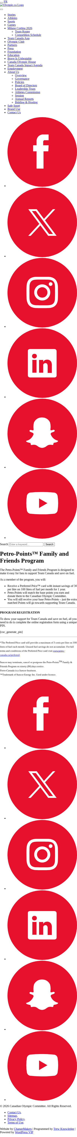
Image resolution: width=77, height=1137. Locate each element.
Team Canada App (18, 38)
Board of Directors (26, 85)
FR (5, 1)
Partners (12, 45)
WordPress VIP (24, 1132)
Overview (21, 75)
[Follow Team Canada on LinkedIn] (42, 396)
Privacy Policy (15, 1119)
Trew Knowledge (63, 1128)
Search (4, 544)
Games (11, 24)
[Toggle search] (1, 9)
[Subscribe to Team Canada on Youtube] (42, 537)
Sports (11, 21)
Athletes (12, 18)
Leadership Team (25, 88)
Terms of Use (15, 1122)
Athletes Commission (27, 92)
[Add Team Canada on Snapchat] (42, 467)
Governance (22, 78)
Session (19, 95)
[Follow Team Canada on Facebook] (42, 185)
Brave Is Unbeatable (19, 58)
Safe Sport (13, 105)
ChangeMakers (23, 1128)
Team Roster (22, 31)
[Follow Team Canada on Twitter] (42, 256)
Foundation (14, 51)
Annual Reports (24, 99)
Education (13, 55)
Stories (11, 14)
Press (10, 48)
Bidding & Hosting (26, 102)
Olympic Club (15, 41)
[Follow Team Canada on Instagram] (42, 326)
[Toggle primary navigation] (1, 2)
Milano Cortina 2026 (19, 28)
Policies (19, 82)
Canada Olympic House (21, 61)
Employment (15, 68)
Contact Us (14, 112)
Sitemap (12, 1115)
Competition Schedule (28, 34)
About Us (13, 72)
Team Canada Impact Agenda (24, 65)
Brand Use (13, 109)
